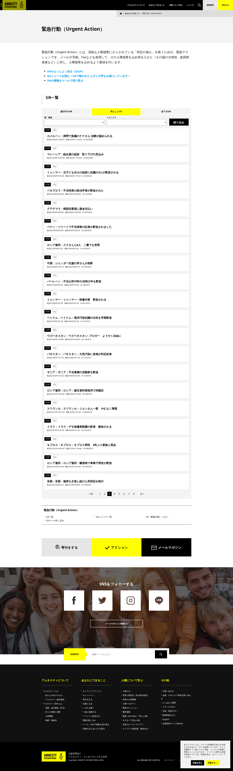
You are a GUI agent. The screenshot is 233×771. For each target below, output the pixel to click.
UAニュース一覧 (104, 516)
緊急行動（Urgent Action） (61, 510)
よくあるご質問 (169, 702)
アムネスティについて (136, 5)
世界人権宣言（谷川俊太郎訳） (136, 695)
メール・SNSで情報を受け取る (96, 724)
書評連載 (126, 712)
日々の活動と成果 (53, 712)
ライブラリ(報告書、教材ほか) (135, 728)
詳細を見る (197, 762)
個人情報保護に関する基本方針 (148, 760)
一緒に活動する (89, 712)
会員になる (87, 703)
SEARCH (74, 654)
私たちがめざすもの (53, 695)
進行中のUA (66, 111)
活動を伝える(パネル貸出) (94, 728)
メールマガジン (170, 547)
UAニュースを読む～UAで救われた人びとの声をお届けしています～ (88, 76)
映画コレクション (130, 708)
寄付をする (69, 547)
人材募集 (49, 716)
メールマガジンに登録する (116, 623)
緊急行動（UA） (90, 720)
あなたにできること (157, 5)
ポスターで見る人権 (131, 720)
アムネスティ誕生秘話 (54, 699)
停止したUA (116, 111)
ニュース (190, 5)
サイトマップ (169, 760)
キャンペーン (88, 695)
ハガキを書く (88, 708)
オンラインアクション (92, 691)
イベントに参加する (91, 716)
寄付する (225, 5)
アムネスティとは (50, 691)
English (165, 719)
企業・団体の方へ (170, 711)
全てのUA (166, 111)
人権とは (126, 691)
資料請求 (210, 5)
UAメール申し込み (55, 520)
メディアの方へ (169, 707)
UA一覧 (49, 516)
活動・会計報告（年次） (55, 708)
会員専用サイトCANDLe (172, 723)
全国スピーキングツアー (133, 724)
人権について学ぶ (176, 5)
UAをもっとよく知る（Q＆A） (66, 71)
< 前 (91, 493)
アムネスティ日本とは (52, 703)
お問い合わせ (168, 691)
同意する (211, 762)
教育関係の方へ (169, 715)
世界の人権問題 (129, 699)
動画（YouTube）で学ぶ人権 (135, 716)
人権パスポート (129, 703)
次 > (142, 493)
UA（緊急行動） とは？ (157, 516)
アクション (119, 547)
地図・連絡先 (51, 720)
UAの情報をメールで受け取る (65, 80)
